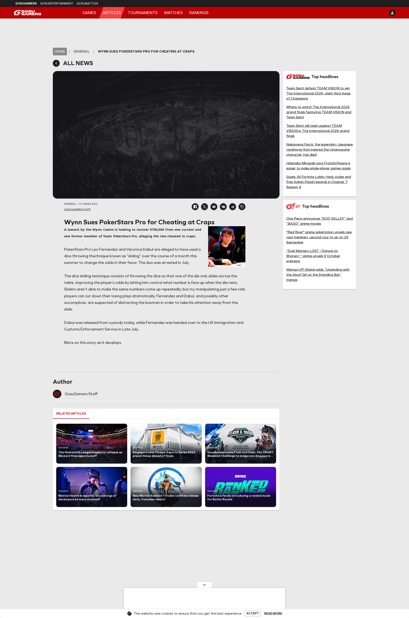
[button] (195, 206)
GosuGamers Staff (81, 394)
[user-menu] (392, 13)
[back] (56, 63)
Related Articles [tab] (71, 413)
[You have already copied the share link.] (242, 206)
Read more (273, 613)
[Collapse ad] (204, 584)
